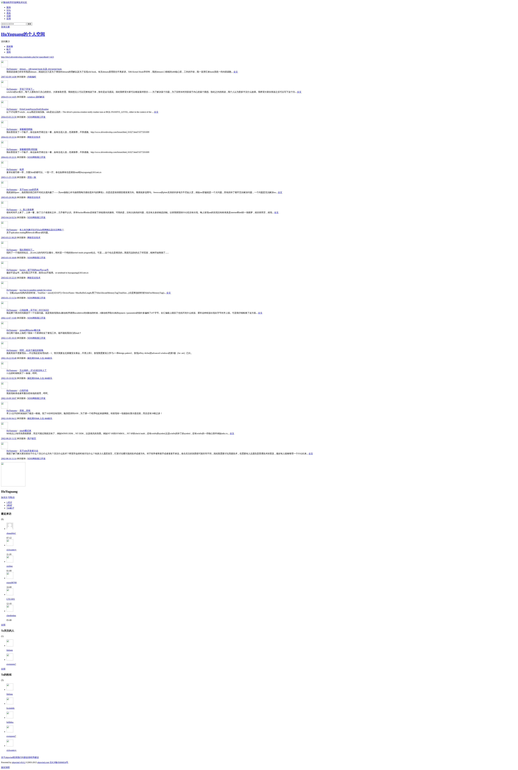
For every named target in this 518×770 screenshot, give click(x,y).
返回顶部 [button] (5, 767)
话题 (8, 16)
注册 (7, 27)
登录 (3, 27)
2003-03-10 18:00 (8, 257)
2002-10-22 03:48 (8, 358)
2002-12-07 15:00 (8, 318)
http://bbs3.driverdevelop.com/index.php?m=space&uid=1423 (27, 57)
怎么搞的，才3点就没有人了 (33, 370)
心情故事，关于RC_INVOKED (34, 310)
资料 (8, 52)
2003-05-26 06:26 (8, 197)
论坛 (8, 10)
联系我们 (17, 757)
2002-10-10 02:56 (8, 378)
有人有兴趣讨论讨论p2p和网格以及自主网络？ (42, 230)
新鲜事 (9, 46)
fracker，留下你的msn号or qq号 (34, 270)
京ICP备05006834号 (59, 762)
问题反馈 (26, 757)
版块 (8, 7)
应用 (8, 19)
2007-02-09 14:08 (8, 77)
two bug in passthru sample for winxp (36, 290)
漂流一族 (31, 177)
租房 (22, 169)
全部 (3, 625)
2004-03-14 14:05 (8, 97)
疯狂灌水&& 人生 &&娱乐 (39, 358)
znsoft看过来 (25, 431)
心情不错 (24, 390)
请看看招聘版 (26, 129)
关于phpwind (7, 757)
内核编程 (31, 77)
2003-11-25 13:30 (8, 177)
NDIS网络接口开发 (36, 117)
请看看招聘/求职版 (28, 149)
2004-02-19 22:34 (8, 137)
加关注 (4, 497)
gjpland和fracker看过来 (30, 330)
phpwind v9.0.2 (18, 762)
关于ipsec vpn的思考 (29, 189)
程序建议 (34, 757)
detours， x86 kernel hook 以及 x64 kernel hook (41, 69)
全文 (236, 72)
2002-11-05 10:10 (8, 338)
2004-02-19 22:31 (8, 157)
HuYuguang (11, 69)
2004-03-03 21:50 (8, 117)
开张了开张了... (27, 89)
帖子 (8, 49)
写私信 (11, 497)
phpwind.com (43, 762)
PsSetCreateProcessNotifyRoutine (34, 109)
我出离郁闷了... (27, 250)
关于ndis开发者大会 (29, 451)
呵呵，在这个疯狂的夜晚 (31, 350)
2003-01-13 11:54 (8, 298)
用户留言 (31, 438)
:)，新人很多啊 (27, 209)
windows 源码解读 (35, 97)
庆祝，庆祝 (25, 410)
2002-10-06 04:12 (8, 418)
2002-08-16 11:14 (8, 458)
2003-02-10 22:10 (8, 278)
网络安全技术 (33, 137)
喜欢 (8, 13)
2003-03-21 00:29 (8, 237)
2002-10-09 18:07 (8, 398)
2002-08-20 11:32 (8, 438)
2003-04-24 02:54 (8, 217)
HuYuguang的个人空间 (23, 34)
